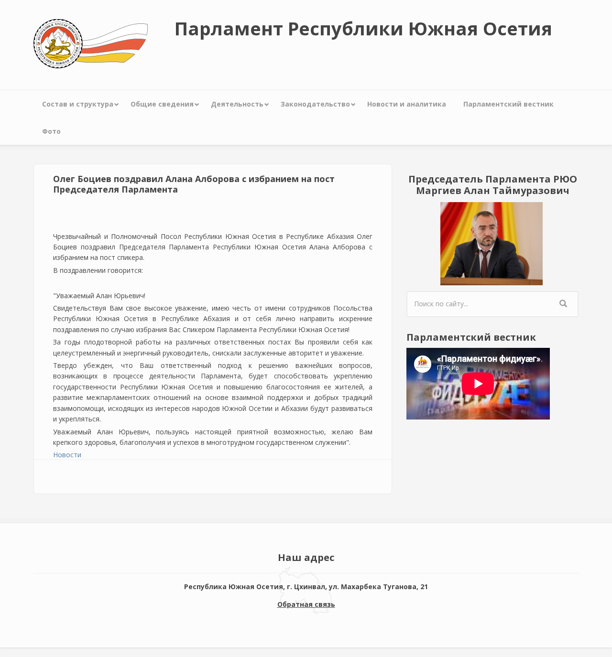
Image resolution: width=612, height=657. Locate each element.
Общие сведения (162, 103)
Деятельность (237, 103)
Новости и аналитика (406, 103)
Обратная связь (306, 604)
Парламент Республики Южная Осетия (363, 28)
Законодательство (315, 103)
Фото (51, 131)
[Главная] (90, 42)
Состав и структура (77, 103)
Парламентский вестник (508, 103)
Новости (67, 454)
